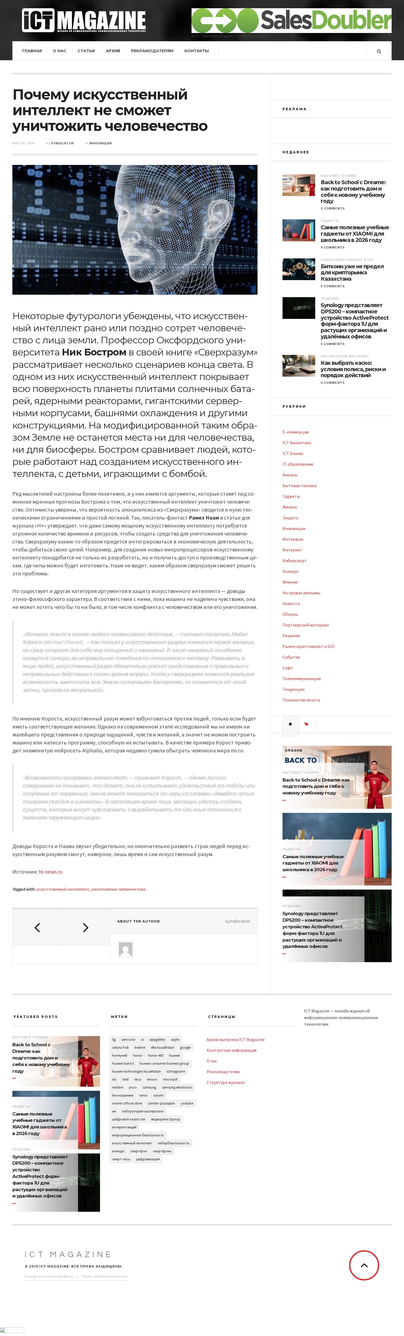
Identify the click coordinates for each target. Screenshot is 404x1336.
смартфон (139, 1151)
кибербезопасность (174, 1143)
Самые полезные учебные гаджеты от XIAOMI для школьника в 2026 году (355, 234)
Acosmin (120, 1276)
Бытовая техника (339, 175)
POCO (133, 1087)
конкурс (118, 1151)
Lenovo (152, 1079)
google (185, 1047)
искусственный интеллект (62, 889)
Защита (290, 517)
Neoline (117, 1087)
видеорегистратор (165, 1119)
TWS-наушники (123, 1095)
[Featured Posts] (291, 724)
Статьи (86, 50)
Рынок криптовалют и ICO (347, 259)
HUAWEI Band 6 (123, 1063)
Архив (113, 50)
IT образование (298, 464)
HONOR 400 (155, 1055)
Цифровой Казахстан (128, 1119)
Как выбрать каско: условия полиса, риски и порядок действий (353, 369)
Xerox (143, 1095)
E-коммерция (296, 432)
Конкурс (291, 571)
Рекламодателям (152, 50)
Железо (290, 507)
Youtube (187, 1103)
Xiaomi (158, 1095)
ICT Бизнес (293, 453)
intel (125, 1079)
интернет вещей (124, 1127)
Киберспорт (295, 560)
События (291, 657)
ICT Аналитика (297, 442)
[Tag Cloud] (307, 724)
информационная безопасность (138, 1135)
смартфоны (162, 1151)
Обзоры (290, 614)
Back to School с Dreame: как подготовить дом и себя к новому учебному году (353, 192)
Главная (32, 50)
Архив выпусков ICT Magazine (236, 1039)
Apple (175, 1039)
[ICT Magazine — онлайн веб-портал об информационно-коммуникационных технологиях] (84, 20)
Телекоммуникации (302, 678)
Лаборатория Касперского (143, 1111)
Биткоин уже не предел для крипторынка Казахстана (352, 273)
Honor (137, 1055)
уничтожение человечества (118, 889)
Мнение (290, 582)
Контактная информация (231, 1050)
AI (142, 1039)
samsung (149, 1087)
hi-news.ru (50, 871)
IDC (114, 1079)
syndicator (62, 143)
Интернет (292, 550)
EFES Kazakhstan (162, 1047)
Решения (330, 298)
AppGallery (157, 1039)
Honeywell (119, 1055)
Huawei (174, 1055)
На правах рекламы (301, 592)
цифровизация (148, 1159)
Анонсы (290, 474)
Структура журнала (226, 1082)
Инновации (100, 143)
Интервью (293, 539)
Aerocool (128, 1039)
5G (114, 1039)
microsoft (170, 1079)
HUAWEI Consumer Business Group (164, 1063)
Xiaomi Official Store (127, 1103)
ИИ (114, 1111)
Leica (137, 1079)
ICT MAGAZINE (69, 1254)
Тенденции (294, 689)
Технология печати (301, 700)
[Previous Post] (37, 927)
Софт (288, 667)
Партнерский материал (345, 356)
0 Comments (333, 208)
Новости (291, 603)
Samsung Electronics (177, 1087)
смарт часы (121, 1159)
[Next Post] (86, 927)
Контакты (196, 50)
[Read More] (285, 800)
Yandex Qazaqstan (161, 1103)
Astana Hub (120, 1047)
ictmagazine (176, 1071)
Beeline (140, 1047)
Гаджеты (330, 220)
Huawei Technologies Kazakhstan (136, 1071)
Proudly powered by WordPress (49, 1276)
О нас (60, 50)
